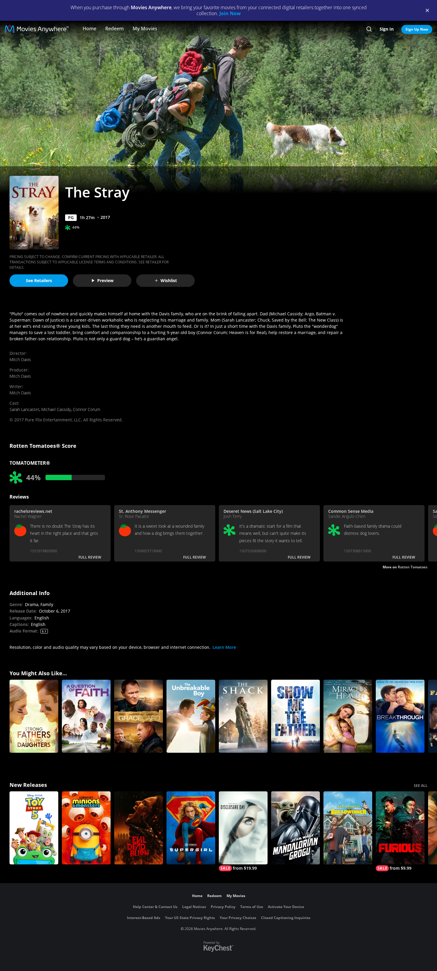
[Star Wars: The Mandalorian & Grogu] (295, 827)
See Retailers (39, 280)
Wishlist (169, 280)
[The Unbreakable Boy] (190, 716)
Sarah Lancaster (24, 409)
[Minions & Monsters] (86, 827)
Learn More (224, 647)
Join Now (230, 13)
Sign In (387, 29)
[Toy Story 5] (34, 827)
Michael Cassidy (56, 409)
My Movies (145, 28)
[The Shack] (243, 716)
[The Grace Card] (138, 716)
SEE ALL (420, 785)
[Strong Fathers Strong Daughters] (34, 716)
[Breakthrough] (400, 716)
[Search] (369, 29)
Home (89, 28)
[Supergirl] (190, 827)
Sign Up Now (416, 29)
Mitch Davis (20, 359)
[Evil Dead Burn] (138, 827)
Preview (105, 280)
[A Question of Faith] (86, 716)
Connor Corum (86, 409)
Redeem (114, 28)
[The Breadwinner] (347, 827)
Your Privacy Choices (238, 917)
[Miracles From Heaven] (347, 716)
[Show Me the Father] (295, 716)
